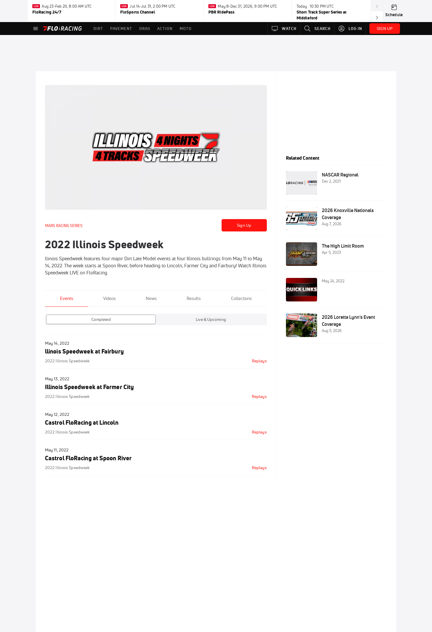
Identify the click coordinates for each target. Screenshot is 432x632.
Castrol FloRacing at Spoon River (88, 458)
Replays (259, 360)
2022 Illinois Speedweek (67, 360)
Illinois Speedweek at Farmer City (89, 387)
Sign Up (244, 225)
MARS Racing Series (64, 225)
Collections (241, 298)
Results (194, 298)
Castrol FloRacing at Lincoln (81, 422)
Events (66, 298)
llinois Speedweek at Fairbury (84, 351)
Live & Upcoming (211, 319)
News (151, 298)
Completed (101, 319)
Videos (109, 298)
